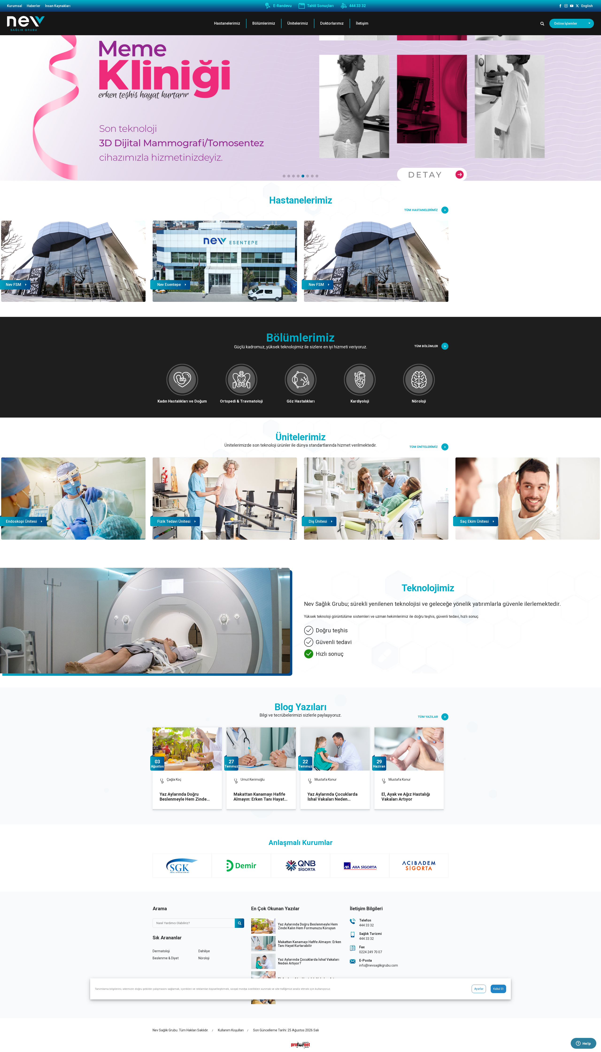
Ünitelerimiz (297, 23)
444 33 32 (357, 6)
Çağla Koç (174, 779)
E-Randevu (282, 6)
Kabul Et (498, 989)
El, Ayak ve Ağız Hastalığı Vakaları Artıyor (405, 797)
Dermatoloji (161, 951)
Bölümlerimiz (263, 23)
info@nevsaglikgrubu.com (378, 965)
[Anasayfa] (26, 23)
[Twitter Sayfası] (577, 6)
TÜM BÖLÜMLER (426, 346)
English (587, 6)
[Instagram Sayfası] (566, 6)
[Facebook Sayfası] (560, 6)
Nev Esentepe (320, 284)
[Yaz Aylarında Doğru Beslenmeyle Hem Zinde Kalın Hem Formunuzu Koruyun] (187, 749)
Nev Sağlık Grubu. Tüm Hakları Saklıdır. (180, 1030)
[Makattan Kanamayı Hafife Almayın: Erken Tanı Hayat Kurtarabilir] (261, 749)
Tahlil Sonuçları (320, 6)
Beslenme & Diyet (166, 958)
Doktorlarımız (332, 23)
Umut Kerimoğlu (253, 779)
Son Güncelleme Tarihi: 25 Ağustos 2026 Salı (286, 1030)
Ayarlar (478, 989)
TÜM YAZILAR (428, 716)
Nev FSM (165, 284)
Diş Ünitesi (318, 521)
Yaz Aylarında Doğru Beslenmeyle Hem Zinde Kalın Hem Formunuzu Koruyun (183, 797)
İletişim (362, 23)
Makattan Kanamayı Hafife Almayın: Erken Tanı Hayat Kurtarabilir (259, 797)
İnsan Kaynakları (57, 6)
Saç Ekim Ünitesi (474, 521)
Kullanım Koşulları (231, 1030)
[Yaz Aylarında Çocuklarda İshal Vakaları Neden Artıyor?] (335, 749)
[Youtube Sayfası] (571, 6)
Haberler (33, 6)
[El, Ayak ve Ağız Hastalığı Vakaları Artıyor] (409, 749)
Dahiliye (204, 951)
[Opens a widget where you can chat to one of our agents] (583, 1044)
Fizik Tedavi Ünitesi (173, 521)
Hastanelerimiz (227, 23)
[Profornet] (300, 1045)
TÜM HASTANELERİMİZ (421, 210)
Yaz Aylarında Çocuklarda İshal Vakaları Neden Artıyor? (333, 797)
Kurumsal (14, 6)
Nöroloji (203, 958)
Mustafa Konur (326, 779)
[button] (284, 176)
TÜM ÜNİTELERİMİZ (423, 447)
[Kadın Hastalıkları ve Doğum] (300, 108)
